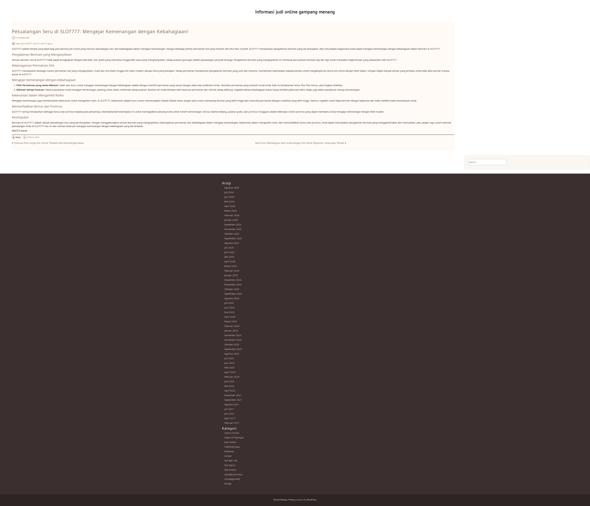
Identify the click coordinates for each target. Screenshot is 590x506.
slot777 (36, 43)
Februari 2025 (231, 270)
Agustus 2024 (231, 298)
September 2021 (233, 399)
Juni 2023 (229, 362)
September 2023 (233, 349)
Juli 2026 (229, 192)
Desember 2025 (232, 224)
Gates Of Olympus (234, 437)
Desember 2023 (232, 335)
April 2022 (230, 390)
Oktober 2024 (231, 289)
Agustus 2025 (231, 242)
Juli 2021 (229, 409)
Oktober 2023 (231, 344)
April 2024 (230, 316)
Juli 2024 (229, 302)
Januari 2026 (231, 219)
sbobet (228, 455)
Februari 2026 (231, 215)
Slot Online (230, 469)
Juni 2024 (229, 307)
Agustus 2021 (231, 404)
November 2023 (233, 339)
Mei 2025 (229, 256)
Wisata (227, 483)
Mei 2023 (229, 367)
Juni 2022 (229, 381)
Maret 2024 (230, 321)
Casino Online (231, 432)
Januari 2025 (231, 275)
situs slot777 (26, 43)
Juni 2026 (229, 196)
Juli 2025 (229, 247)
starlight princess (233, 474)
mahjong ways (232, 446)
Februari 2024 (231, 325)
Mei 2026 (229, 201)
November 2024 (233, 284)
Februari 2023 (231, 376)
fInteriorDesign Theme (284, 499)
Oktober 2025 (231, 233)
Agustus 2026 (231, 187)
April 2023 (230, 372)
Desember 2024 (232, 279)
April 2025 (230, 261)
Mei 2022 (229, 385)
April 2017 (230, 418)
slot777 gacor (47, 43)
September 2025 (233, 238)
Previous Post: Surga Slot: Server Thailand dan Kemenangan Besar (49, 142)
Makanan (229, 451)
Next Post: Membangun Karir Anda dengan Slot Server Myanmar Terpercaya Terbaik (299, 142)
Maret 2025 (230, 266)
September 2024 (233, 293)
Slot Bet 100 (230, 460)
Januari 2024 (231, 330)
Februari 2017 (231, 422)
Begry (18, 137)
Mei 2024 (229, 312)
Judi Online (230, 442)
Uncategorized (22, 37)
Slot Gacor (229, 465)
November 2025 (233, 229)
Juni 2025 (229, 252)
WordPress (312, 499)
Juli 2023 (229, 358)
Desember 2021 (232, 395)
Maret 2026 (230, 210)
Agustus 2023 (231, 353)
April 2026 (230, 206)
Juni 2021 (229, 413)
